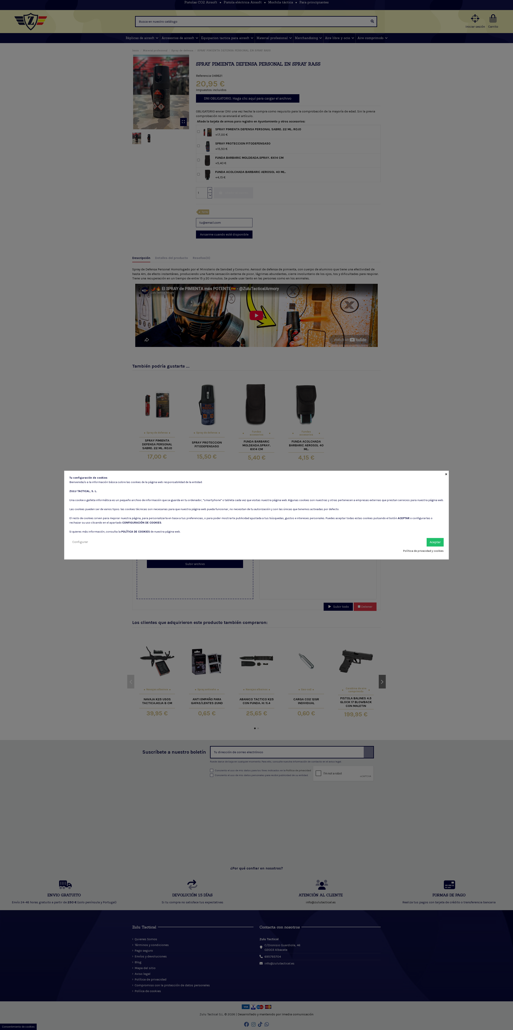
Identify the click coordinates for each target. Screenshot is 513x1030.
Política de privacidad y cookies (423, 551)
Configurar (80, 542)
